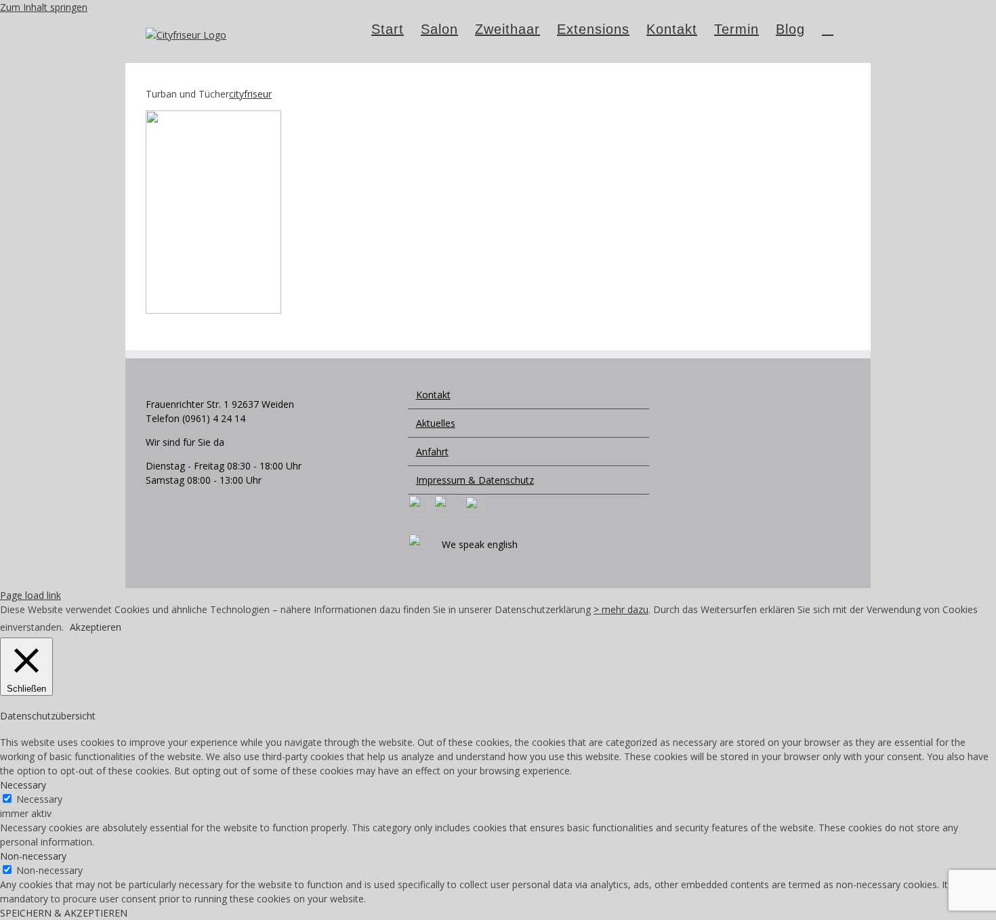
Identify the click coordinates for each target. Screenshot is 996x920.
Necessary (39, 799)
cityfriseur (250, 93)
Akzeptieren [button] (95, 627)
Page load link (30, 595)
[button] (827, 27)
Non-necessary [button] (33, 856)
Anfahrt (432, 451)
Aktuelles (435, 423)
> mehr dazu (621, 609)
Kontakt (433, 394)
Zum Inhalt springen (43, 7)
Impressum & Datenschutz (475, 480)
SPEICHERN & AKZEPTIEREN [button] (63, 912)
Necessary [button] (23, 784)
